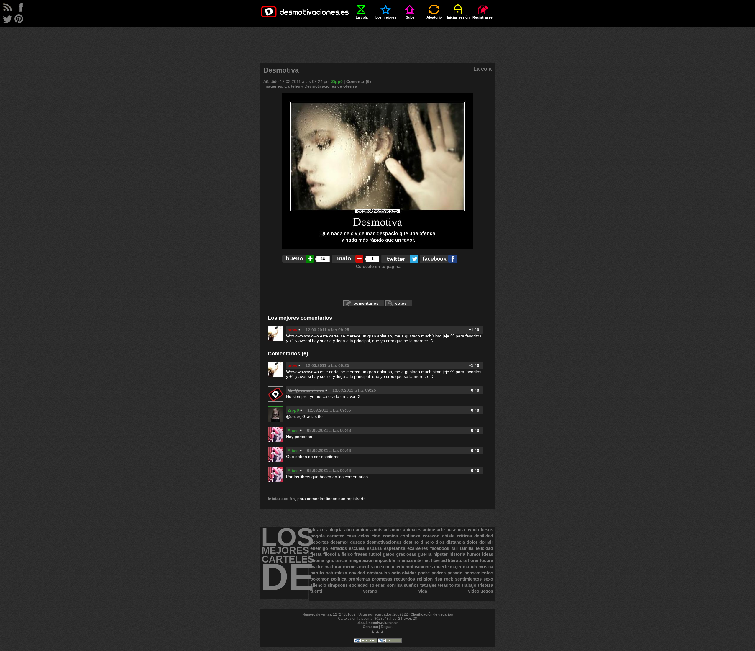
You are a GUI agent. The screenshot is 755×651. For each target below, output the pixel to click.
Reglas (387, 627)
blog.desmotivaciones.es (377, 623)
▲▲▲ (377, 631)
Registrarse (482, 17)
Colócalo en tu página (378, 266)
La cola (362, 17)
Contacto (370, 627)
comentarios (366, 303)
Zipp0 (337, 81)
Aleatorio (434, 17)
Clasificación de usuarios (432, 614)
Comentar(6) (358, 81)
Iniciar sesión (458, 17)
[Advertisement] (377, 40)
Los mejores (385, 17)
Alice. (293, 430)
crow (292, 329)
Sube (410, 17)
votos (401, 303)
